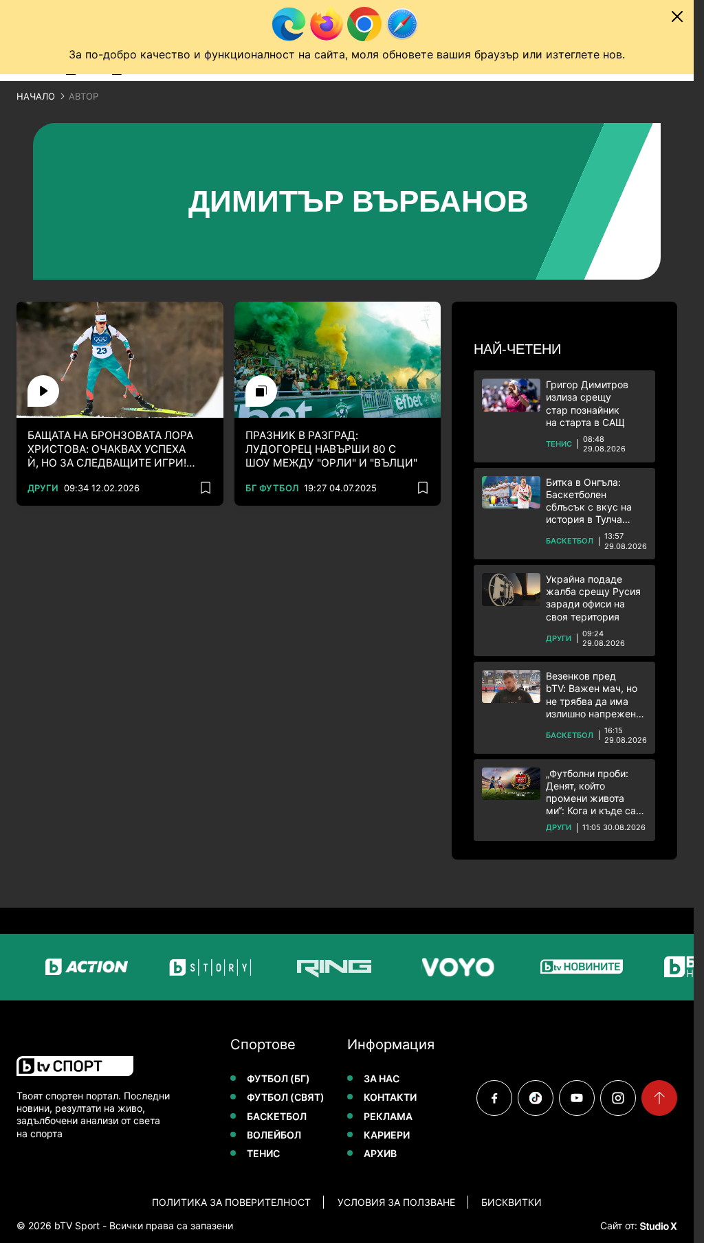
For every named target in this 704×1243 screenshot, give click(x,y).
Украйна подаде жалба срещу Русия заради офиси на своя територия (593, 598)
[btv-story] (186, 967)
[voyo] (434, 967)
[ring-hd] (310, 967)
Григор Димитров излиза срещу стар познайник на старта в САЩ (587, 403)
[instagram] (618, 1098)
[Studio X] (657, 1226)
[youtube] (577, 1098)
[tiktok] (535, 1098)
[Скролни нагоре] (659, 1098)
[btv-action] (62, 967)
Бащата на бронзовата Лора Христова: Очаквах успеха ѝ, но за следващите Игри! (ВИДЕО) (110, 449)
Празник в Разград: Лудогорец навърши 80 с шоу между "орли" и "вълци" (331, 449)
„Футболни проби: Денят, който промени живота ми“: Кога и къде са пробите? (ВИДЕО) (591, 793)
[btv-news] (557, 967)
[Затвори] (677, 16)
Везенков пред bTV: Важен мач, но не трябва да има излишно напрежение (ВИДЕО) (596, 695)
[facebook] (494, 1098)
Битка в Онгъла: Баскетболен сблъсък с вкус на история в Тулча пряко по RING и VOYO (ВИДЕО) (589, 501)
